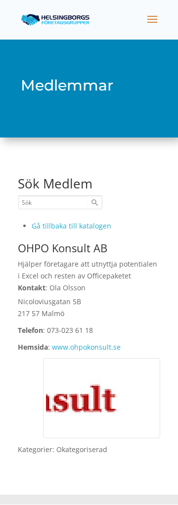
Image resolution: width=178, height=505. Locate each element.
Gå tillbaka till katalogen (71, 225)
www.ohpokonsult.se (86, 347)
